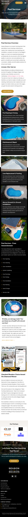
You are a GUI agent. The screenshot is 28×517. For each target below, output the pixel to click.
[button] (25, 2)
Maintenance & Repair (10, 142)
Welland (9, 76)
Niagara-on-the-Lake (17, 76)
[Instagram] (15, 476)
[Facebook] (12, 476)
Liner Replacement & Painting (12, 173)
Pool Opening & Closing (10, 113)
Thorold (24, 513)
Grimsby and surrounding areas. (19, 514)
